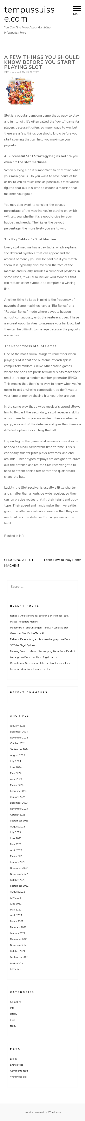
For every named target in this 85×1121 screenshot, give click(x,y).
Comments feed (19, 1070)
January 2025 (17, 725)
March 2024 (16, 785)
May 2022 (15, 909)
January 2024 (17, 797)
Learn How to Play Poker (62, 560)
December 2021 (19, 939)
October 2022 (17, 880)
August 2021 (17, 963)
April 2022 (16, 915)
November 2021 (19, 945)
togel (13, 1025)
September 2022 (19, 885)
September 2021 (19, 957)
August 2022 (17, 891)
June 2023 (15, 838)
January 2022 (17, 933)
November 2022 (19, 874)
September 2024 (19, 749)
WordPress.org (18, 1076)
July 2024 (15, 761)
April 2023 (16, 850)
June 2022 (15, 903)
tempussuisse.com (29, 14)
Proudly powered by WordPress (42, 1112)
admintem (32, 71)
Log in (13, 1058)
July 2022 (15, 897)
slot (12, 1020)
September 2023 (19, 820)
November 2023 (19, 808)
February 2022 (18, 927)
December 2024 (19, 731)
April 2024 (16, 779)
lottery (13, 1014)
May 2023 (15, 844)
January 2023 (17, 862)
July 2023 (15, 832)
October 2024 (17, 743)
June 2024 (15, 767)
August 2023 (17, 826)
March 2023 (16, 856)
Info (21, 536)
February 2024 (18, 791)
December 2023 (19, 802)
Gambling (15, 1002)
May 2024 (15, 773)
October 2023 (17, 814)
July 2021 (15, 969)
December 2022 (19, 868)
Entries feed (16, 1064)
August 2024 (17, 755)
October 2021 (17, 951)
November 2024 (19, 737)
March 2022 (16, 921)
